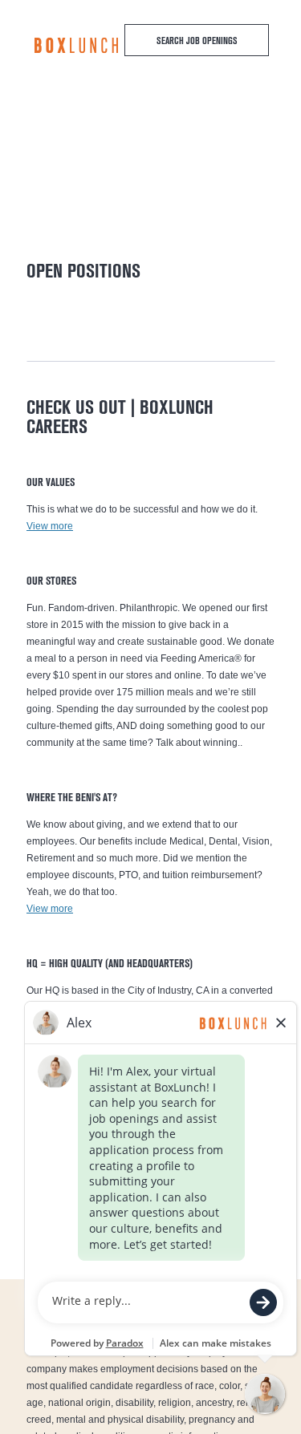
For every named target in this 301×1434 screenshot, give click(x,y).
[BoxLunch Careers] (76, 45)
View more (49, 526)
